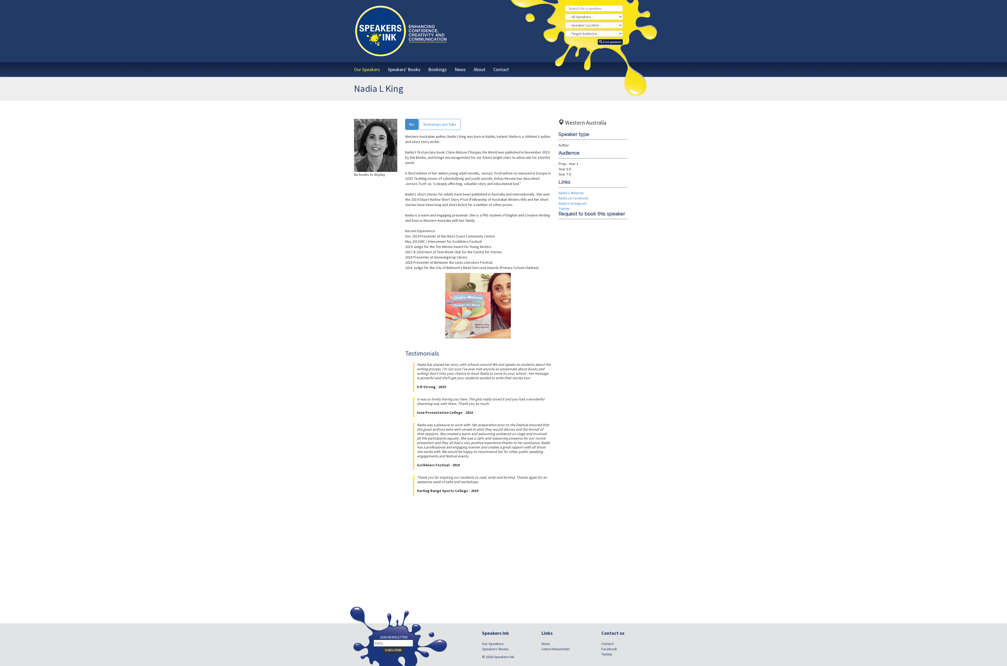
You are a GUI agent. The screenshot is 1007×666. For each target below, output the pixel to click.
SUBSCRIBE (393, 650)
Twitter (564, 208)
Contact (607, 643)
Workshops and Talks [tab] (439, 124)
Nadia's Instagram (572, 203)
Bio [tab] (411, 124)
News (546, 643)
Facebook (609, 649)
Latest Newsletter (556, 649)
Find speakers (611, 42)
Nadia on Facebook (573, 198)
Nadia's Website (571, 193)
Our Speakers (493, 643)
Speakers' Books (495, 649)
